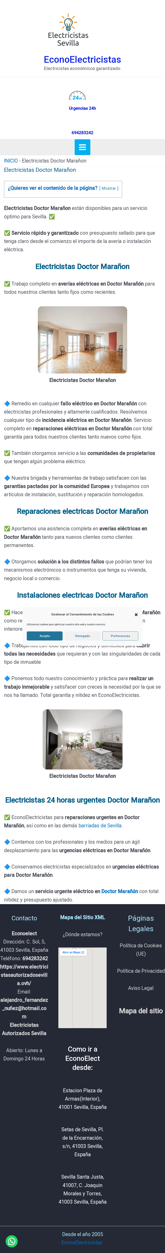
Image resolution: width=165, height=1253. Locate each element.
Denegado (82, 636)
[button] (136, 615)
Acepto (45, 636)
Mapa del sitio (141, 1011)
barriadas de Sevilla (100, 826)
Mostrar (109, 188)
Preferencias (120, 636)
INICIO (11, 161)
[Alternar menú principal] (82, 147)
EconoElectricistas (82, 59)
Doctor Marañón (119, 891)
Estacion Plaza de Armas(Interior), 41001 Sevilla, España (83, 1099)
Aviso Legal (141, 988)
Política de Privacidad (141, 971)
